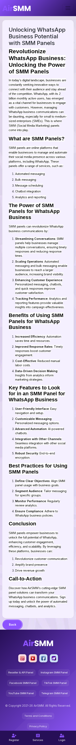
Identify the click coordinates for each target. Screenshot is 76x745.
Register (14, 740)
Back (12, 624)
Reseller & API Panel (20, 672)
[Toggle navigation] (68, 8)
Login (62, 740)
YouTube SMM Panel (21, 693)
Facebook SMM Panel (23, 682)
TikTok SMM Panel (55, 682)
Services (38, 740)
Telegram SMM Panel (54, 693)
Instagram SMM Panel (54, 672)
